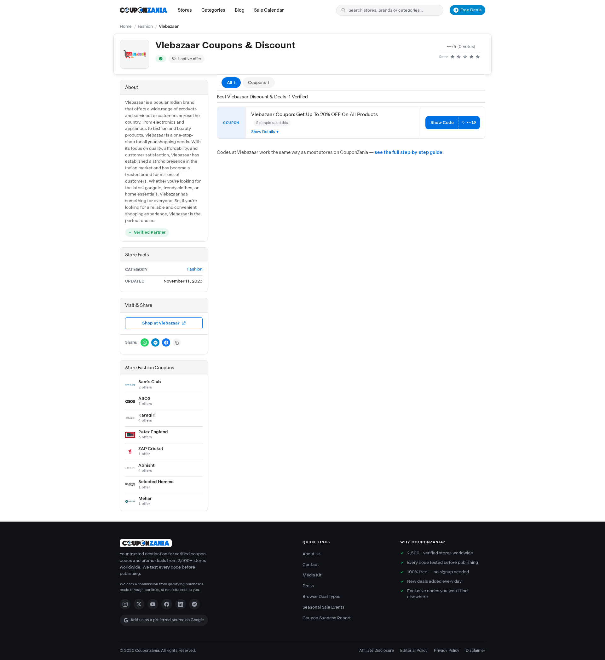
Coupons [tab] (258, 82)
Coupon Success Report (326, 618)
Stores (185, 10)
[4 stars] (471, 57)
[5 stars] (478, 57)
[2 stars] (459, 57)
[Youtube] (152, 604)
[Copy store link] (177, 342)
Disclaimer (475, 650)
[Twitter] (139, 604)
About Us (311, 554)
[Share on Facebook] (166, 342)
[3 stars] (465, 57)
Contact (310, 564)
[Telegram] (194, 604)
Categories (213, 10)
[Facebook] (166, 604)
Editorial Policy (414, 650)
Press (308, 585)
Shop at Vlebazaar (161, 323)
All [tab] (231, 82)
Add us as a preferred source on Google (167, 619)
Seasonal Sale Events (323, 607)
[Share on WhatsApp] (145, 342)
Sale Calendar (269, 10)
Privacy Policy (446, 650)
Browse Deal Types (321, 596)
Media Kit (311, 575)
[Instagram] (125, 604)
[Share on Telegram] (155, 342)
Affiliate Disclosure (376, 650)
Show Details (263, 131)
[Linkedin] (180, 604)
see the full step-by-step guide (408, 152)
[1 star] (452, 57)
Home (126, 26)
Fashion (145, 26)
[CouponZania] (205, 543)
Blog (240, 10)
